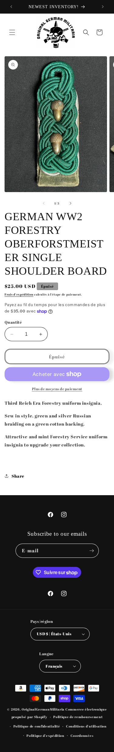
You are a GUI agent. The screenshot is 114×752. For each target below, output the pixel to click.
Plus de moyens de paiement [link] (57, 388)
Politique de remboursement (77, 716)
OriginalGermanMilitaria (43, 709)
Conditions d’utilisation (86, 726)
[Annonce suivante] (102, 6)
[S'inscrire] (91, 551)
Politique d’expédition (45, 735)
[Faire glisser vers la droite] (70, 203)
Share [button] (18, 476)
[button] (12, 32)
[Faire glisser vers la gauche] (43, 203)
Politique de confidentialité (36, 726)
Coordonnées (82, 735)
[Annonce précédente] (11, 6)
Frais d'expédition (19, 294)
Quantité (13, 322)
